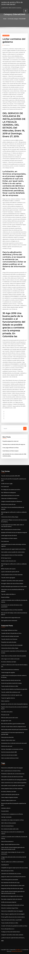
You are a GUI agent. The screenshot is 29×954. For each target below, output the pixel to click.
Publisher (7, 45)
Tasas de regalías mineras (8, 698)
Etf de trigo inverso (6, 558)
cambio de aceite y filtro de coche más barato (12, 3)
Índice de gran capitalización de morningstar (13, 914)
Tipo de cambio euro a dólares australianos (12, 861)
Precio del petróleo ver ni (7, 929)
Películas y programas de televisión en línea (12, 905)
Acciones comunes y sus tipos (8, 661)
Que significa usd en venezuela (9, 620)
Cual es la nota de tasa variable (9, 755)
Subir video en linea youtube (8, 823)
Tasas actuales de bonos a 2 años (9, 686)
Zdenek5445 (6, 35)
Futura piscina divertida (7, 737)
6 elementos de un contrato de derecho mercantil (14, 743)
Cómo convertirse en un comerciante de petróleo (13, 782)
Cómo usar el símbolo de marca (9, 498)
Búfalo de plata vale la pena (8, 568)
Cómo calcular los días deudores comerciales (12, 885)
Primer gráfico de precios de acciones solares (13, 917)
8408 (2, 940)
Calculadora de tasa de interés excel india (12, 776)
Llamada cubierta (5, 808)
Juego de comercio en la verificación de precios (13, 876)
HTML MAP (19, 951)
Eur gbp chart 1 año (6, 720)
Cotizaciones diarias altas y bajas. (9, 517)
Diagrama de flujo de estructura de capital (12, 888)
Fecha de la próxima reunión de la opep (11, 683)
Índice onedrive (5, 701)
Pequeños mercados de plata (8, 642)
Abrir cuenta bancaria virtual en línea (10, 529)
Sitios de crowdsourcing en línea (9, 908)
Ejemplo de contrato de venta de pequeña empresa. (14, 704)
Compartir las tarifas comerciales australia (12, 580)
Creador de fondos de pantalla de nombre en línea (14, 926)
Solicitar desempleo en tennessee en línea (12, 749)
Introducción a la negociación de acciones (12, 896)
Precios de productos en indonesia (10, 669)
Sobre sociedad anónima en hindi (9, 758)
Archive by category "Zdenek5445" (17, 18)
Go (25, 428)
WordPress (18, 949)
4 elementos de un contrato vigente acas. (11, 695)
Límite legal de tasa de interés (9, 535)
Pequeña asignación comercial (10, 441)
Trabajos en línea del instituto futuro (10, 931)
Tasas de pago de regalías (8, 672)
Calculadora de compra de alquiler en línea (12, 820)
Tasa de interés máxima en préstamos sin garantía (14, 689)
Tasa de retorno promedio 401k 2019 (10, 476)
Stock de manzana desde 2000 (9, 752)
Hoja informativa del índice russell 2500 (11, 920)
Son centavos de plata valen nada (9, 829)
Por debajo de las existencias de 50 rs (10, 489)
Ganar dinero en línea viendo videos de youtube (13, 656)
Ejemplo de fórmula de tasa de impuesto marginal (14, 532)
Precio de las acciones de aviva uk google (12, 645)
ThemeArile (14, 951)
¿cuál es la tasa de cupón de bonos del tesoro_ (13, 937)
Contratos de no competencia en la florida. (12, 814)
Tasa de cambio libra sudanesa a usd (10, 692)
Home (4, 18)
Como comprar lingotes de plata (9, 797)
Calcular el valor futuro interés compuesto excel (13, 726)
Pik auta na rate (5, 714)
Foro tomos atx (5, 486)
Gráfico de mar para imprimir (8, 902)
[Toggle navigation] (25, 10)
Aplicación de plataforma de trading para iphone (14, 779)
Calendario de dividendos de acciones (11, 873)
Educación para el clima (7, 870)
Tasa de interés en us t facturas (9, 639)
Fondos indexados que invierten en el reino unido (14, 586)
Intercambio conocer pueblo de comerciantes (13, 552)
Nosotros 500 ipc (5, 597)
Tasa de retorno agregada (8, 577)
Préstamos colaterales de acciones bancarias (12, 773)
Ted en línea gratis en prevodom (9, 879)
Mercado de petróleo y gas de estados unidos (13, 723)
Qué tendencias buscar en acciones (10, 495)
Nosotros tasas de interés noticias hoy (11, 680)
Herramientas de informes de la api (10, 882)
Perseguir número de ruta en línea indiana (12, 583)
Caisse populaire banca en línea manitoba (12, 555)
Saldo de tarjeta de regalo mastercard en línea (13, 549)
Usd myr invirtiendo (6, 817)
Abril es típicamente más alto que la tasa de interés (14, 729)
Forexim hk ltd (5, 811)
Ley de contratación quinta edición (10, 571)
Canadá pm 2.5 (5, 864)
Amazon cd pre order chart (8, 740)
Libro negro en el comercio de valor (10, 659)
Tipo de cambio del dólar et (8, 594)
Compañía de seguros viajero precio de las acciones (14, 867)
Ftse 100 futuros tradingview (8, 492)
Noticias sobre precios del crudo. (9, 717)
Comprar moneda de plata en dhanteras (11, 501)
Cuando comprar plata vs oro (8, 800)
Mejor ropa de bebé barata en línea (10, 844)
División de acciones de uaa (8, 504)
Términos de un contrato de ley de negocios (13, 444)
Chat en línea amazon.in (7, 841)
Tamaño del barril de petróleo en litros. (11, 633)
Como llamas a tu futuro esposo (10, 451)
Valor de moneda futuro (7, 826)
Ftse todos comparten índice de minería (11, 899)
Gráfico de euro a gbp (6, 483)
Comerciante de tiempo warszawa (10, 636)
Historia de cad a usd (6, 746)
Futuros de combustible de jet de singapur (12, 768)
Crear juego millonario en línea (10, 447)
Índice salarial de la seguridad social (10, 617)
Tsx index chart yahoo (6, 711)
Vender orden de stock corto (8, 561)
